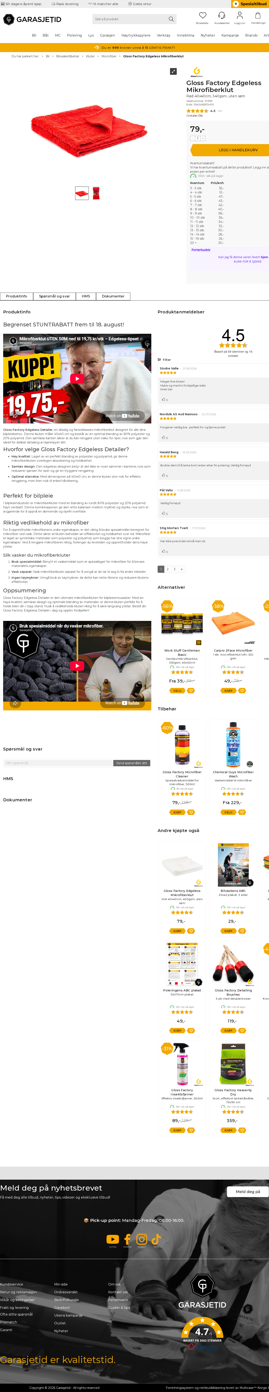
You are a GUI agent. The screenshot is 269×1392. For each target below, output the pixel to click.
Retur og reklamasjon (18, 1292)
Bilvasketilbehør (67, 56)
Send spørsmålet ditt (131, 763)
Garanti (6, 1330)
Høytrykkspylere (136, 35)
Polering (74, 35)
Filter (166, 360)
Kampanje (230, 35)
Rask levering (67, 4)
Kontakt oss (118, 1292)
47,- (221, 196)
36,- (221, 218)
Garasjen (107, 35)
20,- (221, 243)
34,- (221, 222)
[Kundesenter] (222, 15)
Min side (61, 1284)
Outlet (60, 1323)
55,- (221, 188)
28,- (221, 234)
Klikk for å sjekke (248, 261)
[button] (202, 1335)
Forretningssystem (180, 1388)
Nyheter (208, 35)
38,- (221, 213)
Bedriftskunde (66, 1300)
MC (58, 35)
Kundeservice (11, 1284)
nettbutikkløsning (212, 1388)
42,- (221, 205)
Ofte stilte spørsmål (16, 1314)
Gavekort (62, 1308)
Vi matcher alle (106, 4)
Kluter (90, 56)
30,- (221, 230)
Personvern (118, 1300)
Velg (177, 690)
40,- (221, 209)
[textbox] (58, 763)
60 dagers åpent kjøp (24, 4)
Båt (46, 35)
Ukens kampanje (68, 1315)
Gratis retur (142, 4)
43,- (221, 201)
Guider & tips (119, 1308)
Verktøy (164, 35)
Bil (34, 35)
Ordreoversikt (66, 1292)
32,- (221, 226)
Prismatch (8, 1322)
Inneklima (185, 35)
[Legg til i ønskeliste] (191, 690)
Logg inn (240, 15)
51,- (221, 192)
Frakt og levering (14, 1308)
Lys (91, 35)
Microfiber (109, 56)
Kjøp (228, 690)
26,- (221, 239)
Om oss (114, 1284)
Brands (251, 35)
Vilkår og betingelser (17, 1300)
